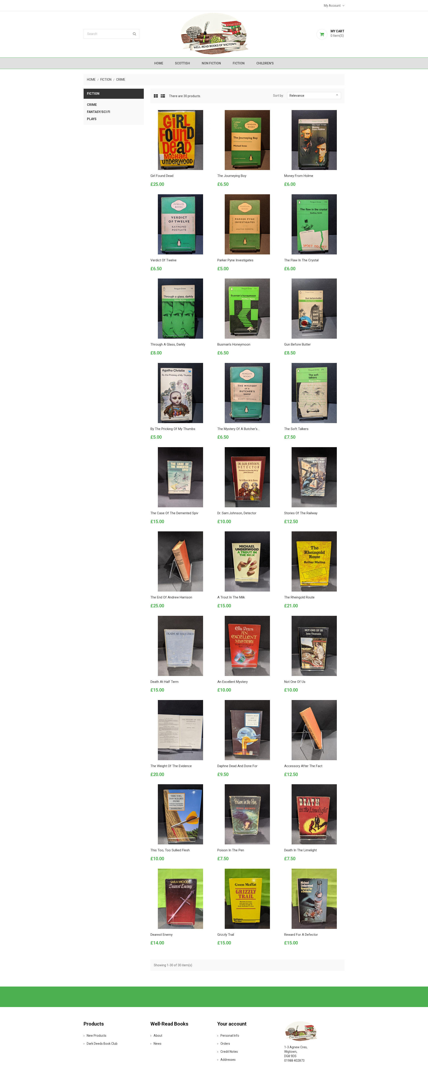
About (158, 1035)
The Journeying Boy (231, 176)
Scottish (182, 63)
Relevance (314, 95)
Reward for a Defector (301, 935)
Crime (92, 104)
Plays (92, 119)
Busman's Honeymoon (233, 344)
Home (158, 63)
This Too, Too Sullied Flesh (170, 850)
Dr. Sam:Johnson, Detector (236, 513)
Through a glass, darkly (167, 344)
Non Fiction (211, 63)
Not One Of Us (294, 682)
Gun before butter (297, 344)
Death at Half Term (164, 682)
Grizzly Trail (225, 935)
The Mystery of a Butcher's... (238, 429)
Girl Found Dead (161, 176)
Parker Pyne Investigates (235, 260)
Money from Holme (298, 176)
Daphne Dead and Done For (237, 766)
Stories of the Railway (300, 513)
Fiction (239, 63)
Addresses (228, 1059)
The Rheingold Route (299, 597)
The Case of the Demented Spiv (174, 513)
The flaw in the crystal (301, 260)
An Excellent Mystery (232, 682)
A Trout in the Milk (231, 597)
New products (96, 1035)
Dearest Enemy (161, 935)
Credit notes (229, 1051)
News (157, 1043)
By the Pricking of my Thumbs (172, 429)
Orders (225, 1043)
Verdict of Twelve (163, 260)
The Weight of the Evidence (171, 766)
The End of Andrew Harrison (171, 597)
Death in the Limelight (300, 850)
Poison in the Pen (230, 850)
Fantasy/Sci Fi (98, 112)
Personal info (229, 1035)
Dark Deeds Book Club (102, 1043)
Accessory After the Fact (303, 766)
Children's (265, 63)
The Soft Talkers (296, 429)
